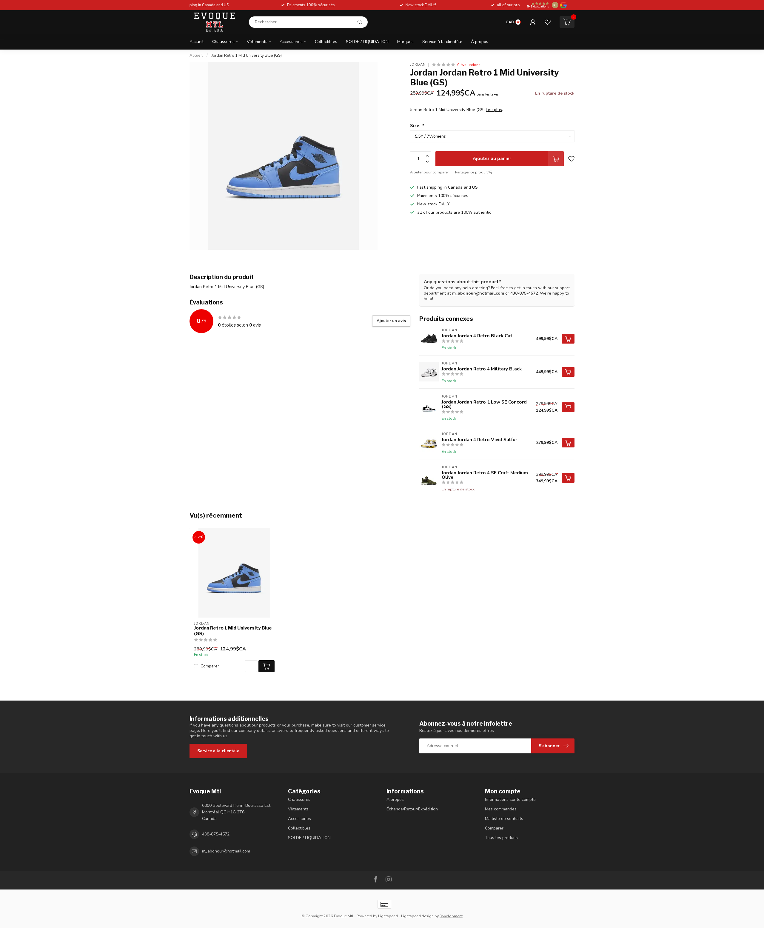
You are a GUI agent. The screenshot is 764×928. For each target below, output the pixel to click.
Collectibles (326, 41)
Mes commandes (501, 809)
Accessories (291, 41)
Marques (405, 41)
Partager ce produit (472, 172)
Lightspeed (388, 915)
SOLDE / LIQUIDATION (367, 41)
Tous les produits (501, 838)
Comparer (210, 666)
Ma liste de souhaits (504, 818)
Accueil (197, 41)
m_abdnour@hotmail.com (478, 293)
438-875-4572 (524, 293)
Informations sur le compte (510, 799)
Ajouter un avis (391, 321)
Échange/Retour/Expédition (412, 809)
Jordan (418, 64)
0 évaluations (468, 64)
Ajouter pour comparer (429, 172)
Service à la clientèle (442, 41)
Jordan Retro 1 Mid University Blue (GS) (247, 55)
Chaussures (223, 41)
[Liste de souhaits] (548, 22)
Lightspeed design (417, 915)
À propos (479, 41)
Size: (417, 125)
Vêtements (257, 41)
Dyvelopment (451, 915)
